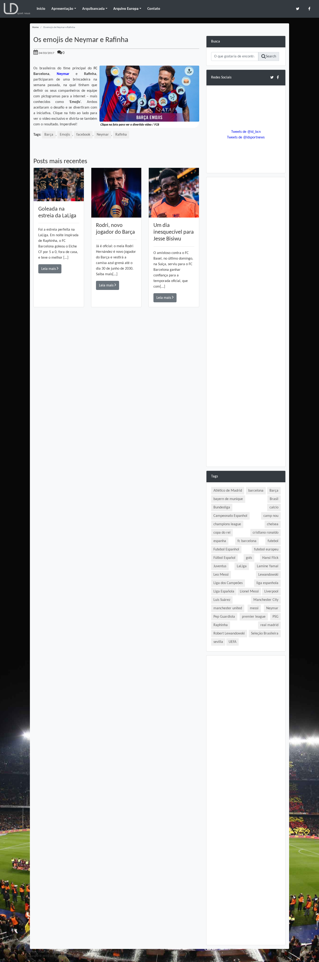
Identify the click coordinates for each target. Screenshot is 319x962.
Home (35, 27)
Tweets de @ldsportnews (246, 137)
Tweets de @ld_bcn (246, 132)
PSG (275, 617)
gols (249, 558)
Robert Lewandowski (229, 633)
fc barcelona (246, 541)
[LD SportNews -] (17, 9)
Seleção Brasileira (264, 633)
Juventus (219, 566)
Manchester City (265, 600)
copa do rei (221, 533)
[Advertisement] (116, 373)
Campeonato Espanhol (230, 516)
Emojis (65, 135)
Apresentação (62, 9)
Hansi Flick (270, 558)
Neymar (103, 135)
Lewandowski (268, 575)
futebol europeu (266, 549)
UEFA (232, 642)
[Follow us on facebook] (309, 9)
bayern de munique (228, 499)
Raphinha (220, 625)
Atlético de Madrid (227, 491)
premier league (254, 617)
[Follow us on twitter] (298, 9)
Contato (153, 9)
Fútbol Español (224, 558)
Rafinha (121, 135)
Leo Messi (221, 575)
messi (254, 608)
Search (271, 56)
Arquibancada (93, 9)
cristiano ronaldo (265, 533)
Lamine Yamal (267, 566)
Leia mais (49, 269)
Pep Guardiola (224, 617)
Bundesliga (221, 507)
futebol (273, 541)
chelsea (272, 524)
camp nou (270, 516)
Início (41, 9)
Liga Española (223, 591)
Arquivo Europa (125, 9)
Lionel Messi (249, 591)
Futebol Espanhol (226, 549)
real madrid (269, 625)
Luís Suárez (221, 600)
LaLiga (242, 566)
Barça (48, 135)
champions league (227, 524)
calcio (273, 507)
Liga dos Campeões (228, 583)
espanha (219, 541)
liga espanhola (267, 583)
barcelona (255, 491)
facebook (83, 135)
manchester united (227, 608)
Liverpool (271, 591)
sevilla (218, 642)
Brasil (274, 499)
